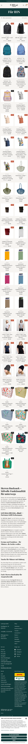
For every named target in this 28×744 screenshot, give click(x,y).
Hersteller (3, 653)
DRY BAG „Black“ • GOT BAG (20, 38)
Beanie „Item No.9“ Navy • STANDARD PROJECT (20, 381)
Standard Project (7, 355)
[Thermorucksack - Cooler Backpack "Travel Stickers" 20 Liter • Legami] (21, 71)
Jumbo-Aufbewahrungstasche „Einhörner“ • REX (7, 403)
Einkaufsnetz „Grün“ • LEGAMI (7, 198)
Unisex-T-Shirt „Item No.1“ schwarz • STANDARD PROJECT (21, 358)
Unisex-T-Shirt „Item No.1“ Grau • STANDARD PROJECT (21, 336)
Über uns (3, 651)
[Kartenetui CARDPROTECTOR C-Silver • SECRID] (21, 232)
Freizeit (16, 637)
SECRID (7, 217)
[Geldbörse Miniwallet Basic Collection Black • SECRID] (21, 209)
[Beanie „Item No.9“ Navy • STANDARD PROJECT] (21, 370)
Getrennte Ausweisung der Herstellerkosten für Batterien (7, 690)
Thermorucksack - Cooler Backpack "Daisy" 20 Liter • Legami (7, 107)
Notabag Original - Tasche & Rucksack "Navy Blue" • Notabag (7, 153)
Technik (16, 630)
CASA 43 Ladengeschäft (6, 663)
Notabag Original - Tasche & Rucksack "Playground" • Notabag (7, 177)
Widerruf (3, 678)
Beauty (16, 635)
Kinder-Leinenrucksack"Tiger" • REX (7, 474)
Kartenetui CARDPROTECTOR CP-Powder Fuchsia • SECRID (7, 290)
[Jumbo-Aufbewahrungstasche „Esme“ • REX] (21, 415)
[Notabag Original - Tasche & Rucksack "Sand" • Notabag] (7, 119)
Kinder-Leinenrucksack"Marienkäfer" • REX (20, 448)
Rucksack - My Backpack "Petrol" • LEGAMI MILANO (7, 60)
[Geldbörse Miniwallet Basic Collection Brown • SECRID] (7, 209)
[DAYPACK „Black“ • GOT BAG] (7, 28)
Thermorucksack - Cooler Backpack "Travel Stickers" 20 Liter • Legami (20, 83)
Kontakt (3, 649)
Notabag (21, 103)
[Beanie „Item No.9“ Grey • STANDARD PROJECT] (7, 370)
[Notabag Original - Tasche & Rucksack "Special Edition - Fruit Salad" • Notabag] (21, 142)
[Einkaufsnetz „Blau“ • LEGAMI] (21, 188)
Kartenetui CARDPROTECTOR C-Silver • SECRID (21, 243)
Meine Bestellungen (5, 657)
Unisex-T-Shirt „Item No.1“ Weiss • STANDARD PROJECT (7, 336)
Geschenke (17, 641)
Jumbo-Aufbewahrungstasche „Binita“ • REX (7, 426)
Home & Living (18, 628)
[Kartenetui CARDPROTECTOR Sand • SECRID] (7, 302)
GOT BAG (7, 36)
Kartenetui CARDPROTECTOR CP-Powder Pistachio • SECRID (20, 266)
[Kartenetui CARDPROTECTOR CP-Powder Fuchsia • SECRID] (7, 278)
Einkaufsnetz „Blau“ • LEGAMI (21, 198)
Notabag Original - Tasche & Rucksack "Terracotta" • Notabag (20, 130)
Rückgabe (3, 655)
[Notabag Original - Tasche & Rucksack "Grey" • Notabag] (21, 95)
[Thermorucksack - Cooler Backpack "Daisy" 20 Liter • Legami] (7, 95)
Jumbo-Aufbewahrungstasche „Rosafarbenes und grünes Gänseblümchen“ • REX (7, 450)
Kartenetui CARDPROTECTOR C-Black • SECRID (21, 313)
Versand (3, 676)
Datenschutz (4, 682)
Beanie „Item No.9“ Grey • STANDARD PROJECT (7, 381)
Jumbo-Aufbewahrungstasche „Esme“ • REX (21, 426)
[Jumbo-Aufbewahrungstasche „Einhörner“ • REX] (7, 392)
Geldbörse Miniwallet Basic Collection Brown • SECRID (7, 220)
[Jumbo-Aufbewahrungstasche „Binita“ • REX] (7, 415)
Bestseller (17, 639)
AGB (2, 674)
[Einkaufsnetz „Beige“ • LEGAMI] (21, 166)
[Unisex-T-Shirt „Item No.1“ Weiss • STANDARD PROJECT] (7, 325)
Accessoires (17, 632)
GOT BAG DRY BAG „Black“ (11, 513)
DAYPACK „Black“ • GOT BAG (7, 38)
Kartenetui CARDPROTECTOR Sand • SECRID (7, 313)
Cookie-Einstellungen (6, 684)
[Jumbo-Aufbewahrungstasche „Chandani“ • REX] (21, 392)
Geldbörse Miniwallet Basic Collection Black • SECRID (20, 220)
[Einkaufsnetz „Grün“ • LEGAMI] (7, 188)
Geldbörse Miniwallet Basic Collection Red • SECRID (7, 243)
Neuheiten (17, 626)
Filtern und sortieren (7, 18)
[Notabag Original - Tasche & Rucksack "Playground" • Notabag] (7, 166)
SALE (16, 643)
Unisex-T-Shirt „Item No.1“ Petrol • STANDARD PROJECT (7, 358)
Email (2, 713)
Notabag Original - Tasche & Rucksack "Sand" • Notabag (7, 130)
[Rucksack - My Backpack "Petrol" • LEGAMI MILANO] (7, 49)
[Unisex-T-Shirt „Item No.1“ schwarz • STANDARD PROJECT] (21, 347)
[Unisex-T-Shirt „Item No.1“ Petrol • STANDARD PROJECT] (7, 347)
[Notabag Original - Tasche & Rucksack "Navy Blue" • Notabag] (7, 142)
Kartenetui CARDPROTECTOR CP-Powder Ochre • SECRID (7, 266)
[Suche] (23, 5)
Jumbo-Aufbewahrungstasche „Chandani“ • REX (21, 403)
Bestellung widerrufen (6, 667)
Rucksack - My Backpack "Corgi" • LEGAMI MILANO (21, 60)
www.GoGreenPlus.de (18, 706)
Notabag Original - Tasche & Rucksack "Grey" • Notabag (20, 106)
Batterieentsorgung (5, 686)
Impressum (3, 680)
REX (7, 400)
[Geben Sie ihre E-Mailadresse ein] (12, 716)
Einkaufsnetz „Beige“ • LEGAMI (21, 176)
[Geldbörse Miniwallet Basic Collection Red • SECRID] (7, 232)
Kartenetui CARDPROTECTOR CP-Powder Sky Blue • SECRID (20, 290)
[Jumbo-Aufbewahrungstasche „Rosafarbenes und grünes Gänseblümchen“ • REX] (7, 437)
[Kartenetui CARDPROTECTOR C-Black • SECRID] (21, 302)
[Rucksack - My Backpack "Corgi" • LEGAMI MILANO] (21, 49)
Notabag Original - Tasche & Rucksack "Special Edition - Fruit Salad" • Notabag (20, 154)
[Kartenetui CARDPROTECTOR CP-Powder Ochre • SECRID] (7, 254)
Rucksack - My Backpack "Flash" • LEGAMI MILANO (7, 82)
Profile (2, 665)
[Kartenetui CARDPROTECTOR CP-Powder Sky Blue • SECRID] (21, 278)
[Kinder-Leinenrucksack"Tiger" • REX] (7, 463)
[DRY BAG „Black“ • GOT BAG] (21, 28)
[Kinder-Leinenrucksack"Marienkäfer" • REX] (21, 437)
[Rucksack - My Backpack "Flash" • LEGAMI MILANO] (7, 71)
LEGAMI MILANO (7, 57)
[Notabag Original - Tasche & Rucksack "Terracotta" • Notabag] (21, 119)
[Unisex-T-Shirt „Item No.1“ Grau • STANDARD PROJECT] (21, 325)
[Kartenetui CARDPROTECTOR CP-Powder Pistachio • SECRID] (21, 254)
